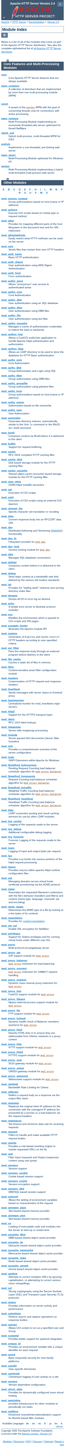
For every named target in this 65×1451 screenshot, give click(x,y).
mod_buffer (8, 443)
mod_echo (7, 603)
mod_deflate (9, 562)
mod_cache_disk (11, 459)
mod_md (6, 878)
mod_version (9, 1381)
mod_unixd (8, 1354)
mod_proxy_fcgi (11, 991)
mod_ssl (6, 1288)
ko (56, 1423)
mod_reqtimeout (11, 1120)
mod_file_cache (11, 659)
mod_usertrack (10, 1373)
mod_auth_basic (11, 254)
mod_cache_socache (14, 470)
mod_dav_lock (10, 546)
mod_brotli (8, 432)
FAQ (28, 1441)
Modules (7, 1441)
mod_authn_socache (14, 323)
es (40, 1423)
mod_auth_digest (12, 262)
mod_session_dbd (12, 1188)
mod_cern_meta (11, 481)
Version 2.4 (53, 22)
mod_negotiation (11, 917)
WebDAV (57, 530)
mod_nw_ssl (9, 925)
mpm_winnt (8, 155)
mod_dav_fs (8, 538)
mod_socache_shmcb (14, 1265)
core (4, 74)
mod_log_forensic (12, 836)
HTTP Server (19, 22)
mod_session (9, 1165)
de (27, 1423)
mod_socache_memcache (17, 1250)
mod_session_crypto (14, 1180)
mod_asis (7, 246)
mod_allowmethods (13, 235)
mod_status (8, 1302)
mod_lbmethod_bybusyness (18, 765)
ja (50, 1423)
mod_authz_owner (12, 402)
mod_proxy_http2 (12, 1052)
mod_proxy (8, 944)
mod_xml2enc (9, 1411)
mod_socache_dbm (13, 1234)
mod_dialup (8, 573)
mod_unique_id (11, 1343)
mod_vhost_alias (11, 1389)
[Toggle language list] (4, 35)
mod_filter (7, 666)
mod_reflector (9, 1091)
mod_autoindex (11, 417)
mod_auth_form (11, 273)
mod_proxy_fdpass (13, 999)
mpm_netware (9, 118)
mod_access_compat (14, 198)
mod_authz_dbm (11, 375)
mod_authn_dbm (11, 307)
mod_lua (6, 855)
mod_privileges (10, 933)
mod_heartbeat (10, 689)
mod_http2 (8, 711)
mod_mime (8, 889)
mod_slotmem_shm (13, 1215)
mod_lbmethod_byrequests (18, 776)
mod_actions (9, 209)
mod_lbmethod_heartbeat (17, 798)
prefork (5, 144)
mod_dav (7, 527)
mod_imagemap (11, 727)
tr (61, 1423)
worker (30, 107)
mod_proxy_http (11, 1044)
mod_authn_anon (12, 280)
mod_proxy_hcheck (13, 1018)
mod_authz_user (11, 410)
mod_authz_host (11, 391)
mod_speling (9, 1273)
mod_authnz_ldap (12, 348)
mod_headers (9, 678)
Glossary (37, 1441)
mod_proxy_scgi (11, 1060)
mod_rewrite (8, 1142)
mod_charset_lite (12, 508)
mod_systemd (10, 1335)
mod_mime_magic (12, 906)
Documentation (36, 22)
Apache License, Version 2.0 (37, 1433)
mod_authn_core (11, 291)
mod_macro (8, 866)
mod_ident (7, 719)
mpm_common (10, 85)
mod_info (7, 746)
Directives (19, 1441)
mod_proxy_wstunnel (14, 1076)
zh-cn (59, 1426)
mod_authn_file (11, 315)
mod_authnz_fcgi (12, 334)
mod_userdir (9, 1365)
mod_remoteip (10, 1103)
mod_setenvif (9, 1196)
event (4, 103)
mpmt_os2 (7, 132)
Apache (5, 22)
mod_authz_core (11, 359)
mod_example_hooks (14, 625)
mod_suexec (9, 1324)
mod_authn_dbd (11, 299)
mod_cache (8, 451)
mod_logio (7, 847)
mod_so (6, 1223)
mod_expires (9, 633)
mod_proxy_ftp (10, 1010)
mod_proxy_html (11, 1029)
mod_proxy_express (13, 979)
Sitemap (48, 1441)
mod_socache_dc (12, 1242)
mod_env (7, 614)
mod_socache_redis (13, 1257)
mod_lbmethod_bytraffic (16, 787)
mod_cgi (6, 489)
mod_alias (7, 220)
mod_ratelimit (9, 1084)
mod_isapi (7, 757)
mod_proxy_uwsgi (12, 1068)
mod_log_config (11, 821)
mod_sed (7, 1153)
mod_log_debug (11, 829)
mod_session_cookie (14, 1173)
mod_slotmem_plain (13, 1207)
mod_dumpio (9, 595)
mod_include (9, 734)
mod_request (9, 1131)
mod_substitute (11, 1313)
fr (45, 1423)
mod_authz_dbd (11, 367)
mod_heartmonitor (12, 700)
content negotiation (34, 921)
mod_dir (6, 584)
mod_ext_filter (10, 648)
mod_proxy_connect (14, 968)
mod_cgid (7, 497)
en (33, 1423)
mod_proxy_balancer (49, 771)
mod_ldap (7, 810)
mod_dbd (7, 554)
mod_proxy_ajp (10, 952)
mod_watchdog (10, 1400)
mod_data (7, 516)
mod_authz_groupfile (14, 383)
